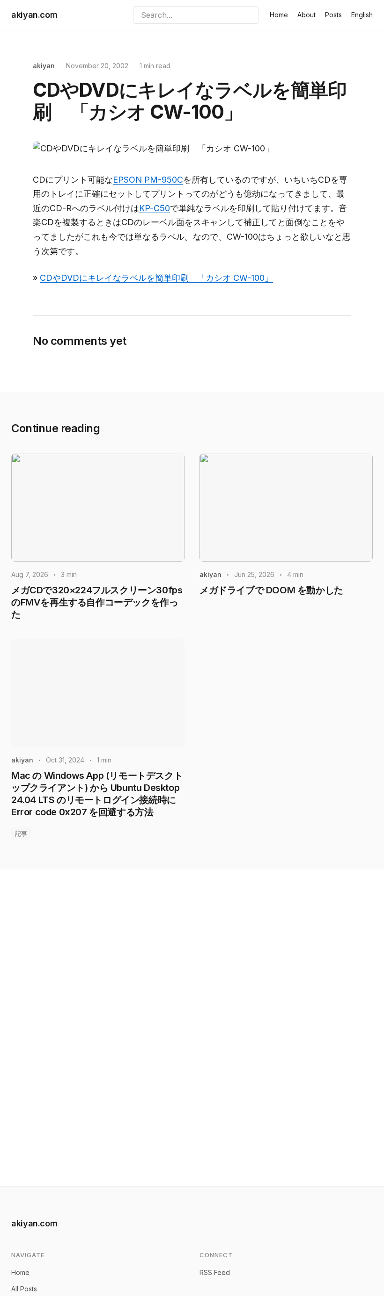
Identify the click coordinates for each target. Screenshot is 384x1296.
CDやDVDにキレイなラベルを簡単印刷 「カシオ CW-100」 (156, 278)
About (306, 15)
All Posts (24, 1289)
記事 (21, 833)
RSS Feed (214, 1272)
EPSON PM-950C (148, 180)
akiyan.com (34, 15)
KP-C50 (154, 208)
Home (279, 15)
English (362, 15)
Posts (333, 15)
